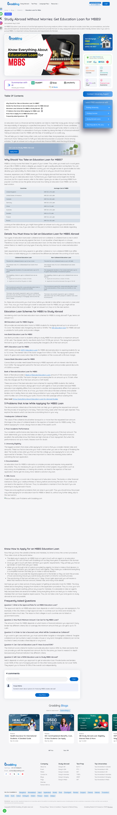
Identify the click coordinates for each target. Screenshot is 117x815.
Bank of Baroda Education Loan (38, 375)
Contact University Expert (98, 94)
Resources (54, 4)
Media (42, 772)
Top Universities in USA (101, 769)
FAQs (42, 779)
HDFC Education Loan (29, 350)
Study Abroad (24, 4)
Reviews (110, 807)
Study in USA (62, 769)
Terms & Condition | (55, 807)
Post (74, 679)
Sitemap (43, 782)
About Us (43, 767)
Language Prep (44, 4)
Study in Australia (63, 774)
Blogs (42, 777)
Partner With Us (45, 785)
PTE (78, 769)
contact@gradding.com (16, 771)
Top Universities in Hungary (103, 777)
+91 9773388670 (16, 768)
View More (42, 695)
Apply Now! (13, 151)
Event (42, 769)
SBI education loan (59, 328)
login (106, 4)
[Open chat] (4, 810)
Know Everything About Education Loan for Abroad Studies (35, 399)
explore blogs (64, 710)
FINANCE (8, 14)
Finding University (92, 107)
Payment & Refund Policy (69, 807)
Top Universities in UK (101, 772)
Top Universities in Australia (103, 774)
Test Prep (34, 4)
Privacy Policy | (44, 807)
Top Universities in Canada (103, 767)
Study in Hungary (63, 777)
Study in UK (61, 767)
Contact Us (43, 774)
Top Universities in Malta (102, 779)
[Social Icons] (6, 774)
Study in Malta (62, 779)
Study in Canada (63, 772)
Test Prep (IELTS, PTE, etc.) (95, 125)
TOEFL (78, 774)
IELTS (78, 767)
